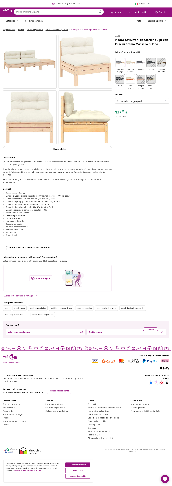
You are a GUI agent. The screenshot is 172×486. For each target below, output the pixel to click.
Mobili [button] (7, 308)
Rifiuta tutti (78, 470)
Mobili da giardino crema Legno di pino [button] (17, 314)
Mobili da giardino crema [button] (106, 308)
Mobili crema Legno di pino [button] (61, 308)
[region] (48, 471)
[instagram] (156, 383)
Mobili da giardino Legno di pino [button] (133, 308)
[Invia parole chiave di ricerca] (100, 12)
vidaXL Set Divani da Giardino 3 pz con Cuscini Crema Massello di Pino (141, 42)
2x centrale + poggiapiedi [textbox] (129, 101)
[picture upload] (73, 278)
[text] (121, 112)
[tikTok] (167, 383)
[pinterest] (161, 383)
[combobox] (59, 12)
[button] (120, 65)
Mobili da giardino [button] (84, 308)
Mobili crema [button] (19, 308)
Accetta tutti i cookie (78, 465)
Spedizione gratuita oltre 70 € (69, 3)
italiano (142, 4)
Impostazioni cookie (97, 421)
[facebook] (151, 383)
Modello (119, 94)
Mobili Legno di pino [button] (38, 308)
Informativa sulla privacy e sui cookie (27, 470)
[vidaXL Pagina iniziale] (7, 10)
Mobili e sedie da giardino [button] (42, 314)
